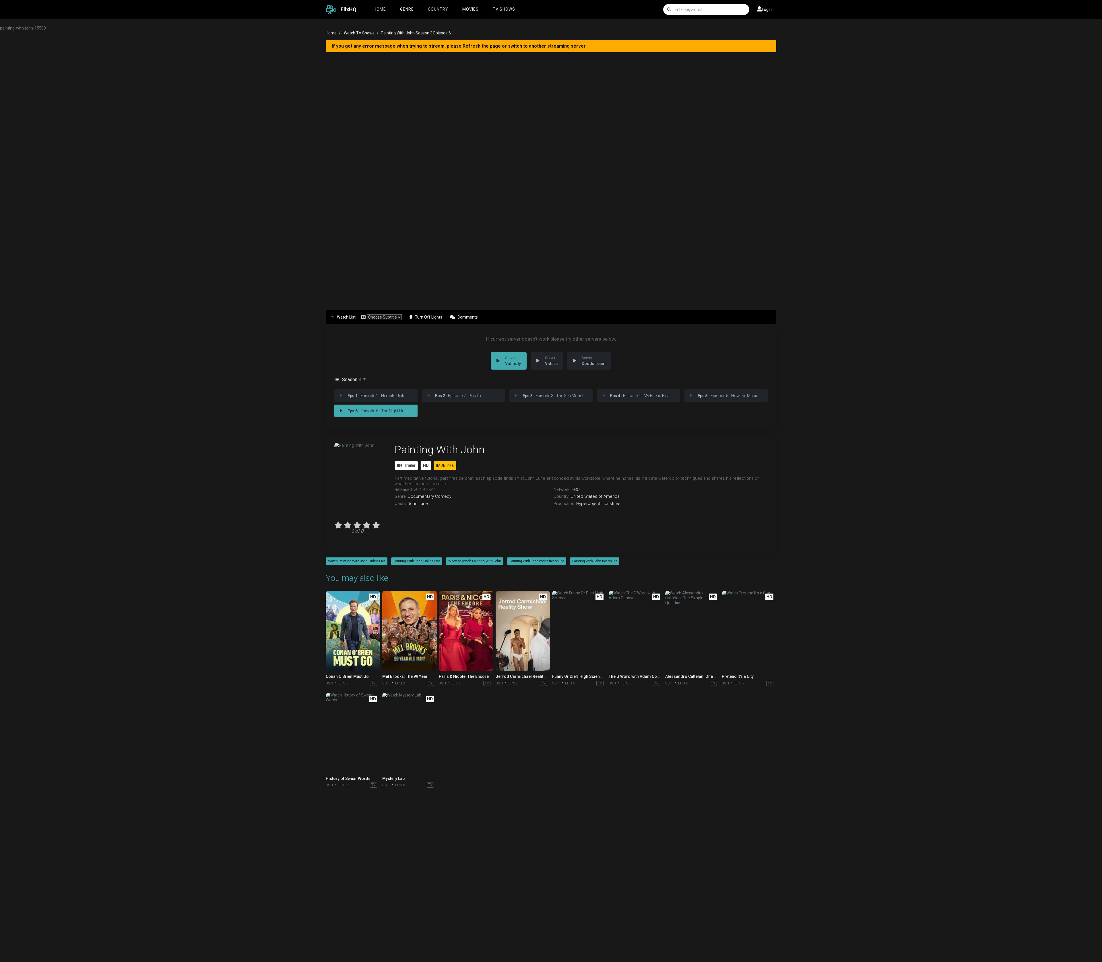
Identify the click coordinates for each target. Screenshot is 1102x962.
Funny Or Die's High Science (578, 676)
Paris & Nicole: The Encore (464, 676)
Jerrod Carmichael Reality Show (526, 676)
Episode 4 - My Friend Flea (640, 395)
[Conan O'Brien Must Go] (353, 631)
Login (767, 9)
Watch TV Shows (359, 33)
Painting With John (440, 449)
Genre (407, 9)
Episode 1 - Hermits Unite (376, 395)
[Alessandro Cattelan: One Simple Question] (692, 631)
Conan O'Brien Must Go (347, 676)
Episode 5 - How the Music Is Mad (733, 395)
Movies (470, 9)
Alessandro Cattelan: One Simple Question (705, 676)
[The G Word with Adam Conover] (636, 631)
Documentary (421, 496)
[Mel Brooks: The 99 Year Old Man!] (409, 631)
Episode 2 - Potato (458, 395)
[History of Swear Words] (353, 733)
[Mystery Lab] (409, 733)
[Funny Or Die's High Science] (579, 631)
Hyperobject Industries (598, 503)
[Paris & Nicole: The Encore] (466, 631)
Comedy (443, 496)
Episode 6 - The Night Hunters (381, 411)
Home (380, 9)
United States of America (595, 496)
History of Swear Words (348, 778)
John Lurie (418, 503)
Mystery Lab (393, 778)
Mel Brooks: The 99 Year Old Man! (413, 676)
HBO (575, 489)
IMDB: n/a (445, 465)
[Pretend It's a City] (749, 631)
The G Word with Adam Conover (638, 676)
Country (438, 9)
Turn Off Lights (428, 317)
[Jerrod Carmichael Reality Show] (523, 631)
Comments (467, 317)
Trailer (410, 465)
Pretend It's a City (738, 676)
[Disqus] (551, 866)
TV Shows (504, 9)
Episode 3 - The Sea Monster (555, 395)
